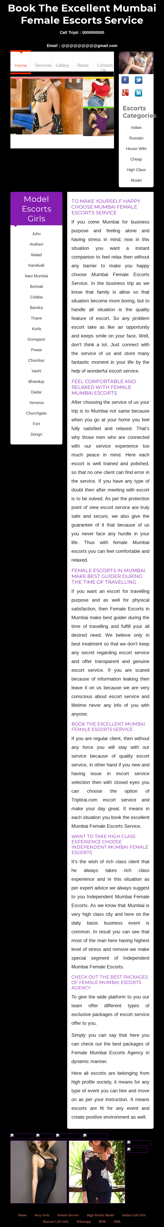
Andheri (36, 244)
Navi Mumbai (36, 276)
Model (136, 180)
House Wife (136, 148)
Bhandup (36, 381)
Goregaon (36, 339)
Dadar (36, 392)
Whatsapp (84, 1221)
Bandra (36, 307)
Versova (36, 402)
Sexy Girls (42, 1215)
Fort (36, 424)
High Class (136, 170)
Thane (36, 318)
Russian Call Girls (56, 1221)
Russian (136, 138)
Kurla (36, 329)
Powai (36, 350)
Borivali (36, 286)
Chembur (36, 360)
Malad (36, 255)
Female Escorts (68, 1215)
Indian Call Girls (134, 1215)
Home (22, 1215)
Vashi (36, 371)
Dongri (36, 434)
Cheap (136, 159)
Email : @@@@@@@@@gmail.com (82, 45)
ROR (102, 1221)
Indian (136, 127)
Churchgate (36, 413)
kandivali (36, 265)
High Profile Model (100, 1215)
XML (117, 1221)
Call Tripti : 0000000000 (82, 32)
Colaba (36, 297)
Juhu (36, 233)
